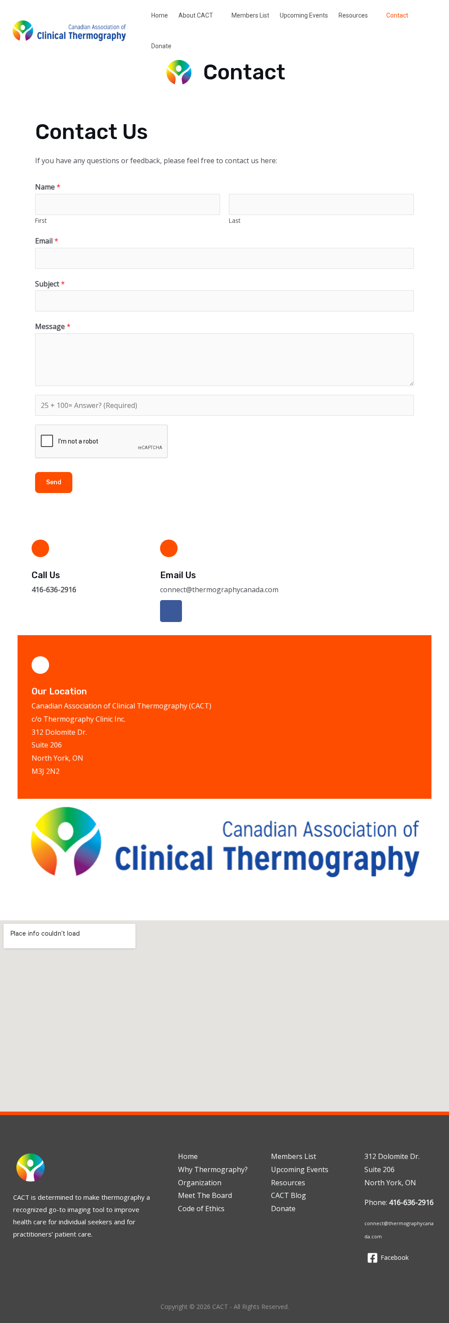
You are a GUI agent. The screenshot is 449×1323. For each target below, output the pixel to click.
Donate (161, 46)
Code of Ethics (201, 1208)
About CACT (195, 15)
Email (46, 241)
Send (53, 482)
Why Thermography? (213, 1169)
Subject (50, 284)
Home (159, 15)
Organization (199, 1182)
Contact (397, 15)
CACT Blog (288, 1195)
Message (53, 326)
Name (48, 187)
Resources (353, 15)
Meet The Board (205, 1195)
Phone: (399, 1202)
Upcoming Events (304, 15)
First (40, 220)
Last (234, 220)
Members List (250, 15)
